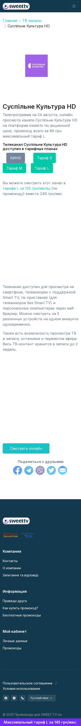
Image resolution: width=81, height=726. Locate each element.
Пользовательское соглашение (27, 683)
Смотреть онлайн (26, 448)
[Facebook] (17, 471)
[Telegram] (28, 471)
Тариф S (44, 158)
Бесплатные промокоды (22, 615)
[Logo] (16, 520)
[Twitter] (51, 471)
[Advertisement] (40, 240)
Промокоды (12, 648)
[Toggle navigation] (74, 6)
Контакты (10, 561)
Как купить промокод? (20, 608)
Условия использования (21, 688)
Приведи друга (15, 601)
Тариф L (42, 168)
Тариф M (14, 168)
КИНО (15, 158)
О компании (12, 568)
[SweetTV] (16, 6)
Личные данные (15, 641)
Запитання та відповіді (20, 575)
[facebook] (6, 698)
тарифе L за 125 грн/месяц (26, 188)
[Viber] (40, 471)
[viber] (22, 698)
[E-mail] (62, 471)
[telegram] (14, 698)
